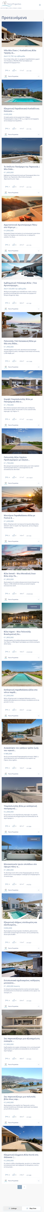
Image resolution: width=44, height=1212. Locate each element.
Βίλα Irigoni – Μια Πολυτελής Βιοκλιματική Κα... (17, 632)
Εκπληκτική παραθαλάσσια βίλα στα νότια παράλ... (20, 691)
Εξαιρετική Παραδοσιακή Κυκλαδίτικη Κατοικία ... (21, 109)
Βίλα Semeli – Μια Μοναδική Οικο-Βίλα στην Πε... (20, 574)
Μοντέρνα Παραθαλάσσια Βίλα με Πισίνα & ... (19, 516)
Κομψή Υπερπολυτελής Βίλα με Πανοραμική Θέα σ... (18, 400)
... (20, 62)
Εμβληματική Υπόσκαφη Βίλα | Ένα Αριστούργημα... (20, 284)
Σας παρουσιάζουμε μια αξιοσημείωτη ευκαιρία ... (22, 1039)
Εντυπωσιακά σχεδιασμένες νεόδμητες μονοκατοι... (22, 981)
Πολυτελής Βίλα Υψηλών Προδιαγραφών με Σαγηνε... (17, 458)
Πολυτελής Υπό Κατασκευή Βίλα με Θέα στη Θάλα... (20, 342)
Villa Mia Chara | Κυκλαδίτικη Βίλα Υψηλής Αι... (20, 51)
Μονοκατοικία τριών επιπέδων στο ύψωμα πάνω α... (20, 865)
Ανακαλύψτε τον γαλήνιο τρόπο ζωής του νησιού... (21, 749)
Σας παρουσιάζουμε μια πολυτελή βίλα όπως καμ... (19, 1097)
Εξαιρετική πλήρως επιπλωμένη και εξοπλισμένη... (20, 923)
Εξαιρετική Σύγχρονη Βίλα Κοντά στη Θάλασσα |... (21, 1156)
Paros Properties (13, 76)
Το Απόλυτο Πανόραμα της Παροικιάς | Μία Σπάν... (22, 167)
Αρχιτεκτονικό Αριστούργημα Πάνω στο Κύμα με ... (20, 226)
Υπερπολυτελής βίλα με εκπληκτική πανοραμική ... (20, 807)
